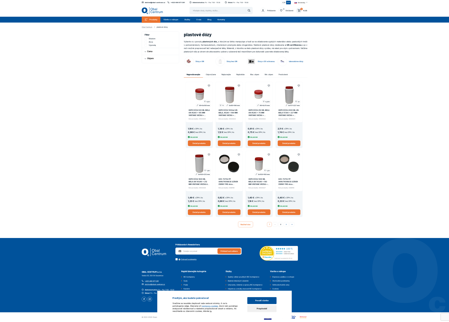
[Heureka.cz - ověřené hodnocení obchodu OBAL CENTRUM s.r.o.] (279, 253)
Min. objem (269, 74)
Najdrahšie (240, 74)
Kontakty (221, 19)
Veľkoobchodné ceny (280, 285)
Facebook (144, 299)
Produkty (153, 19)
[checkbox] (186, 259)
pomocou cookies (210, 306)
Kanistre (187, 289)
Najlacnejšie (226, 74)
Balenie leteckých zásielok (238, 281)
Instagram (149, 299)
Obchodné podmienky (281, 281)
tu (211, 311)
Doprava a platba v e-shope (283, 277)
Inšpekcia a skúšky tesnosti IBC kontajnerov (245, 289)
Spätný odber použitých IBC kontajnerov (243, 277)
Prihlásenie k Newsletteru (187, 244)
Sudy (186, 281)
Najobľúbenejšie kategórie (193, 271)
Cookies (275, 289)
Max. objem (254, 74)
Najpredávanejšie (193, 74)
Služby (187, 19)
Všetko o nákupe (170, 19)
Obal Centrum (147, 27)
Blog (209, 19)
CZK (283, 2)
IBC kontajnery (189, 277)
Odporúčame (211, 74)
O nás (198, 19)
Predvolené (283, 74)
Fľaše (186, 285)
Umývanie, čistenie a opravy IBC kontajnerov (245, 285)
